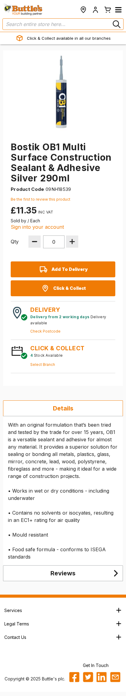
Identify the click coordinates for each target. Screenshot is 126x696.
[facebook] (74, 677)
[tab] (63, 408)
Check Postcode (45, 331)
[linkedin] (101, 677)
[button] (118, 10)
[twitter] (88, 677)
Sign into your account (37, 227)
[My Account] (95, 10)
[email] (115, 677)
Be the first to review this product (40, 199)
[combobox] (63, 24)
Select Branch (42, 364)
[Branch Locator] (83, 10)
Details (63, 408)
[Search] (116, 24)
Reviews (63, 573)
